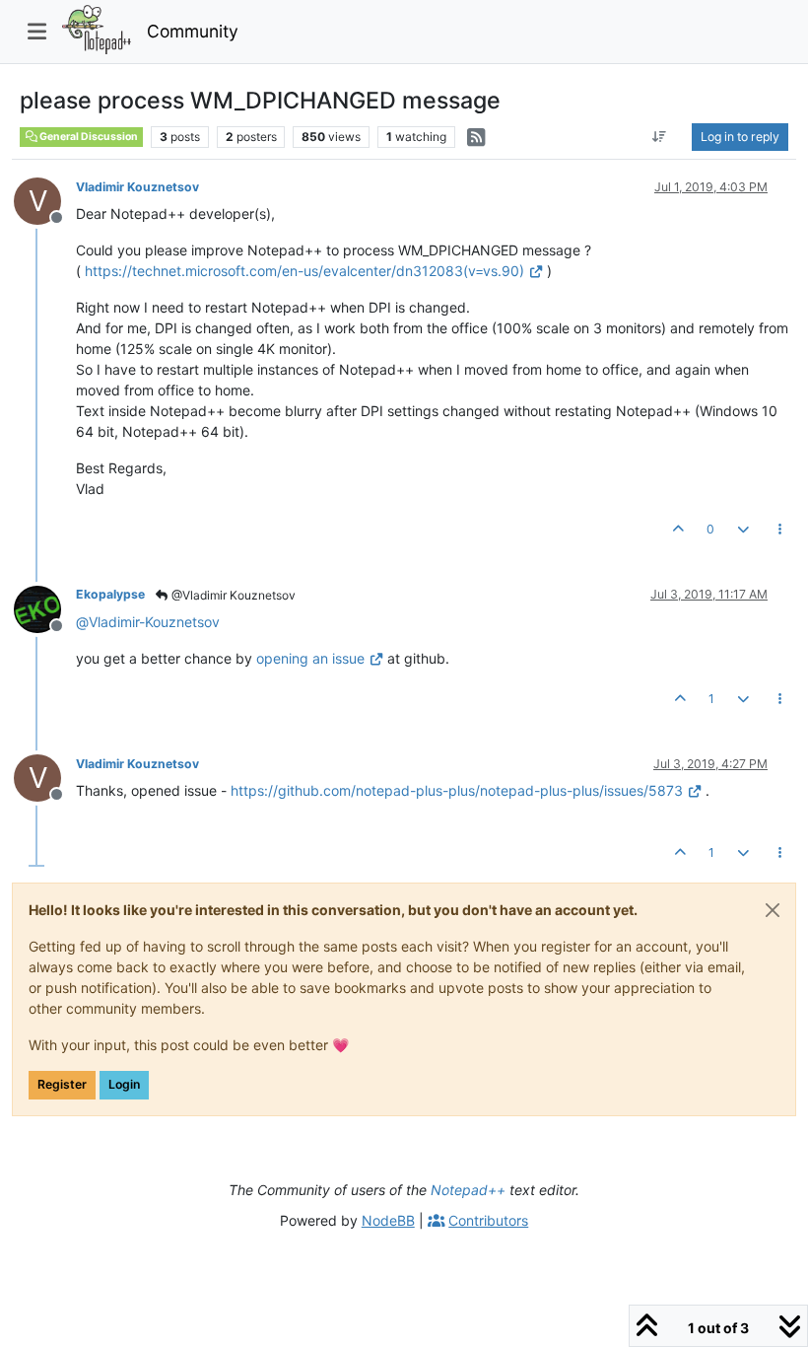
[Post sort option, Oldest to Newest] (659, 137)
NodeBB (388, 1220)
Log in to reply (740, 136)
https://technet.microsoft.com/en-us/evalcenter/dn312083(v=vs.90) (304, 270)
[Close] (772, 910)
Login (124, 1084)
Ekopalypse (110, 594)
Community (192, 31)
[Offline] (45, 607)
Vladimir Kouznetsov (137, 186)
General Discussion (87, 136)
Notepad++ (468, 1189)
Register (62, 1084)
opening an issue (310, 658)
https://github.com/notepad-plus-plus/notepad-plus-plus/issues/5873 (457, 790)
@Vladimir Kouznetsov (232, 595)
